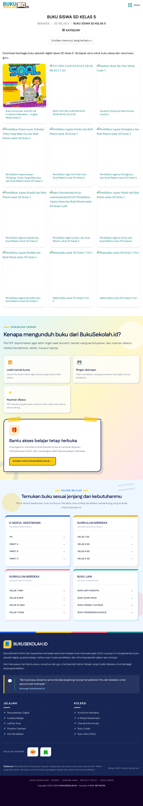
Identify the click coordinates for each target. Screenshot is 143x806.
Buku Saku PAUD (87, 734)
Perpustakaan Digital (18, 713)
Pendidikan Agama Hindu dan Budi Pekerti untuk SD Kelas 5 (116, 239)
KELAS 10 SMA (17, 605)
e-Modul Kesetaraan (89, 718)
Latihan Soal (14, 723)
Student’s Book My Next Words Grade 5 (117, 113)
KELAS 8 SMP (17, 598)
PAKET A (14, 544)
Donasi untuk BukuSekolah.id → (32, 461)
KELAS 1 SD (83, 536)
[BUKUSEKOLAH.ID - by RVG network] (16, 5)
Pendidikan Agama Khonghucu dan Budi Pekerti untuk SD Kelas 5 (118, 176)
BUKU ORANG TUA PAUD (90, 605)
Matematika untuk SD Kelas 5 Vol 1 (118, 298)
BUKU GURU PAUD (87, 598)
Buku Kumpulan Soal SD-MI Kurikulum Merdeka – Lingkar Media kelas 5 (22, 114)
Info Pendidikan (15, 734)
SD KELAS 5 (61, 24)
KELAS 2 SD (84, 544)
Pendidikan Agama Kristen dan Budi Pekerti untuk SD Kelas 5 (69, 176)
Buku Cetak (84, 728)
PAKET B (14, 551)
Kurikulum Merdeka (88, 713)
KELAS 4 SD (84, 551)
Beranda (43, 24)
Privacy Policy (89, 780)
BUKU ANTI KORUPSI (88, 590)
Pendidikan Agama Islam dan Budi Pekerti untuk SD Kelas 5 (71, 239)
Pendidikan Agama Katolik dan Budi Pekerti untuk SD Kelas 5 (22, 239)
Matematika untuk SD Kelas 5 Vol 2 (71, 300)
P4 (11, 536)
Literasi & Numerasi (88, 723)
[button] (133, 5)
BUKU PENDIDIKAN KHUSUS (92, 612)
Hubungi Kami (70, 780)
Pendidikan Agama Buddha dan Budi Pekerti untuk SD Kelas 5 (23, 300)
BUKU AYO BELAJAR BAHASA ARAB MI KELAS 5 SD (69, 113)
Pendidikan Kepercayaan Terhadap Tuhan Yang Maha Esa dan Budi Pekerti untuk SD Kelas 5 (24, 178)
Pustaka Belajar (15, 718)
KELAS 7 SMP (16, 590)
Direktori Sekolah (16, 728)
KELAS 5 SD (84, 558)
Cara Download (39, 780)
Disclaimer (107, 780)
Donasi (55, 780)
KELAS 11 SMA (17, 612)
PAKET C (14, 558)
